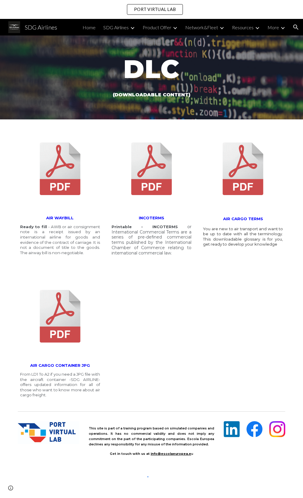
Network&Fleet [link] (201, 27)
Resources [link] (243, 27)
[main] (151, 77)
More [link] (273, 27)
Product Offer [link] (157, 27)
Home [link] (89, 27)
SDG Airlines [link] (116, 27)
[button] (296, 27)
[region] (151, 9)
